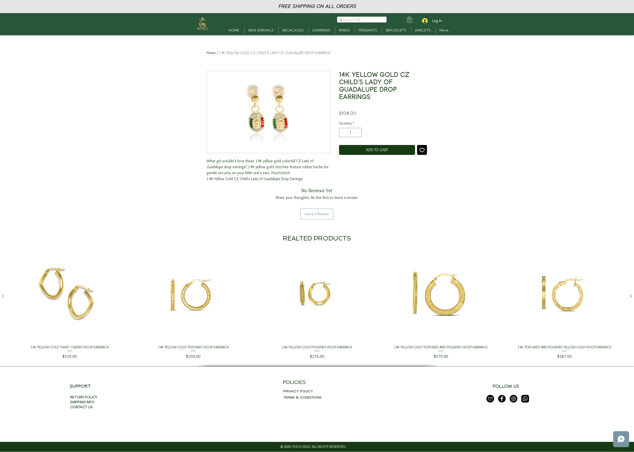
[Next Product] (631, 296)
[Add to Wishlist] (422, 150)
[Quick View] (69, 296)
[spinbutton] (350, 132)
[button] (409, 20)
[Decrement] (343, 132)
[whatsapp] (525, 399)
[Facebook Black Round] (502, 399)
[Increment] (358, 132)
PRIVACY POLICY (298, 391)
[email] (490, 399)
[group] (317, 306)
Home (211, 52)
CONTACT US (81, 407)
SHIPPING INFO (82, 402)
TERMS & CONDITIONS (302, 397)
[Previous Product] (3, 296)
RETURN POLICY (83, 397)
